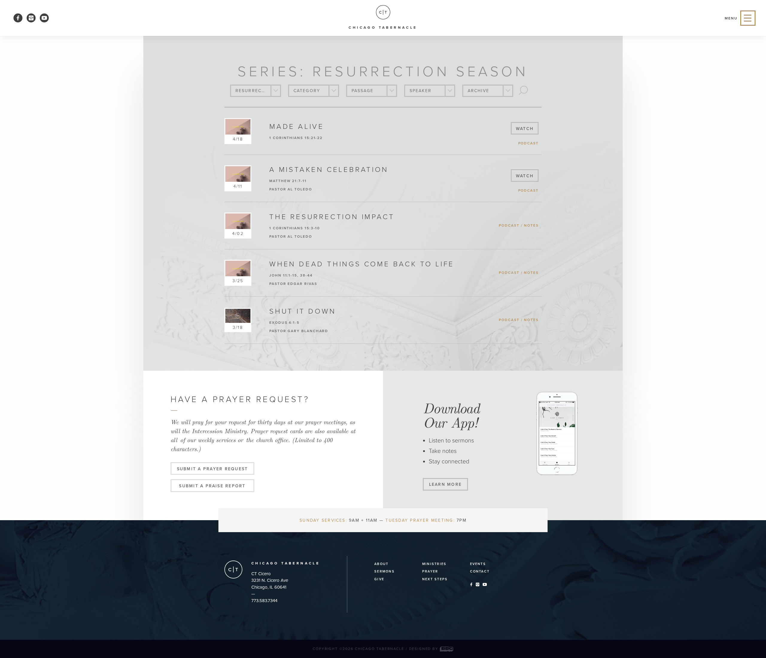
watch (525, 128)
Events (478, 564)
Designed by (424, 649)
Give (379, 579)
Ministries (434, 564)
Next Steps (435, 579)
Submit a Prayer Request (212, 468)
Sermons (384, 571)
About (381, 564)
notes (531, 225)
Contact (480, 571)
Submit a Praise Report (212, 485)
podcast (528, 143)
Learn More (445, 484)
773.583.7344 (264, 600)
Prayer (430, 571)
